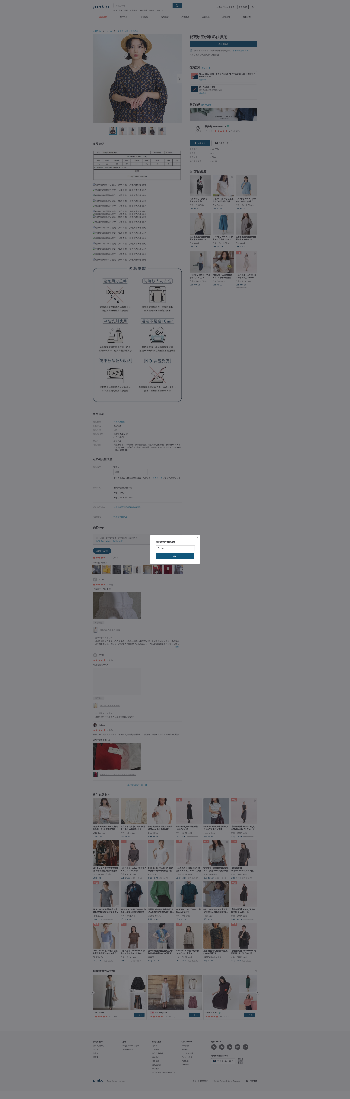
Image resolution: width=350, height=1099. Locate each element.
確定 (175, 555)
